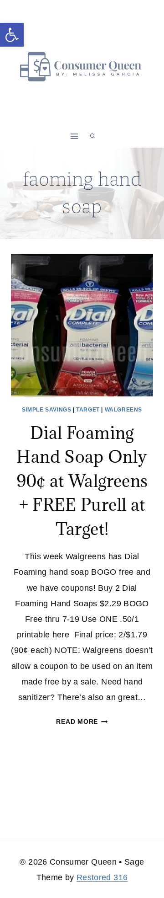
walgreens (123, 409)
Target (88, 409)
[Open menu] (74, 136)
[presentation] (82, 325)
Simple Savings (46, 409)
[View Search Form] (92, 136)
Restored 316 (102, 877)
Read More (82, 721)
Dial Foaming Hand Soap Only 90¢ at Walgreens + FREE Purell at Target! (82, 481)
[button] (12, 35)
